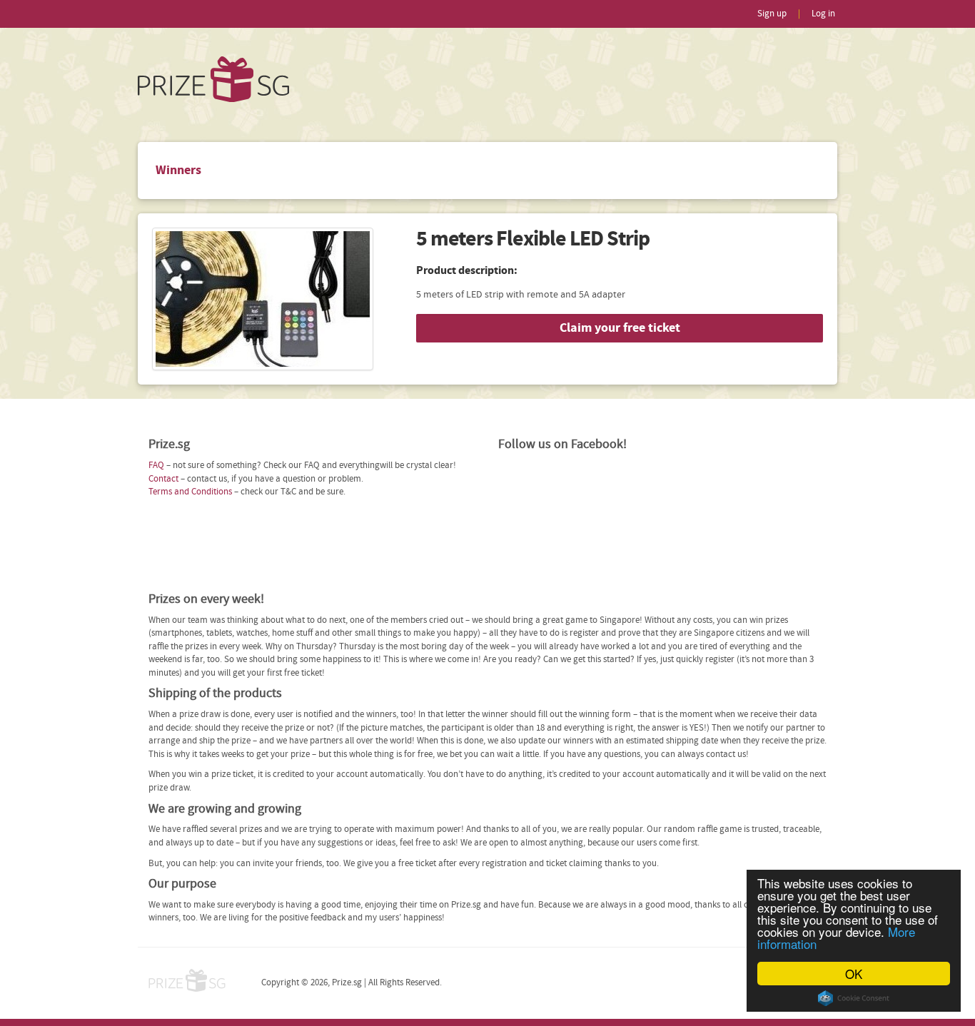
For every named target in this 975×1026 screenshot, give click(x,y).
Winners (178, 170)
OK (853, 973)
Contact (163, 479)
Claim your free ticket (620, 328)
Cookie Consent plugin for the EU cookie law (853, 998)
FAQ (156, 465)
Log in (823, 14)
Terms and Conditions (190, 492)
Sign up (772, 14)
